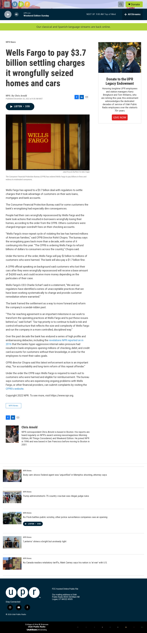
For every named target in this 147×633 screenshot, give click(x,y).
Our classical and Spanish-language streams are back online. (73, 26)
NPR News (11, 42)
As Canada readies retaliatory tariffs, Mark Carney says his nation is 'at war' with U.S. (65, 562)
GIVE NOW (119, 117)
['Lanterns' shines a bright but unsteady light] (12, 542)
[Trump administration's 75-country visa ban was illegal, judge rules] (12, 497)
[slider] (21, 14)
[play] (8, 14)
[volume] (16, 14)
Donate (135, 4)
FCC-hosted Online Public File (65, 589)
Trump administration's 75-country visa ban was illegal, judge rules (56, 496)
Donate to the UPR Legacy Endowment (120, 81)
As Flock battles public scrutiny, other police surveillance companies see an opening (65, 517)
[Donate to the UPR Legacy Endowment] (119, 57)
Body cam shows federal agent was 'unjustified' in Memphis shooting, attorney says (65, 474)
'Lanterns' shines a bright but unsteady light (44, 541)
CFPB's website (15, 388)
